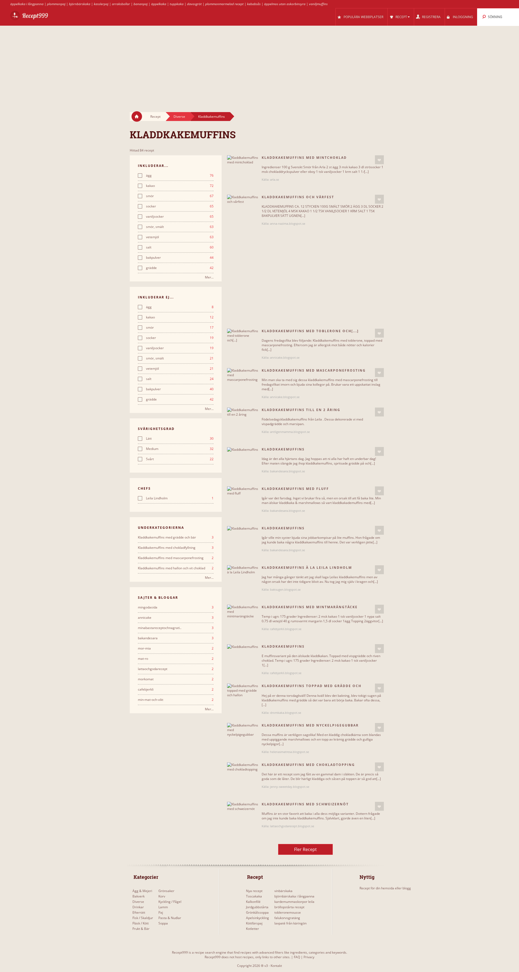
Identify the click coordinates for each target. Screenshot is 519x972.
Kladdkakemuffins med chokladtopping (308, 764)
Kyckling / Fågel (169, 901)
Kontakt (276, 965)
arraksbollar (121, 4)
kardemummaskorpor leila (294, 901)
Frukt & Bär (140, 928)
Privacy (309, 957)
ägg (180, 175)
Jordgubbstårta (257, 907)
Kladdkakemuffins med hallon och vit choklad (176, 568)
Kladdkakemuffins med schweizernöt (305, 804)
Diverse (179, 116)
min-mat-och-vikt (176, 700)
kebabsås (254, 4)
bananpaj (141, 4)
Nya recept (254, 891)
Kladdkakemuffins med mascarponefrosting (176, 558)
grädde (180, 268)
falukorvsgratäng (287, 918)
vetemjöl (180, 237)
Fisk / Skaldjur (142, 918)
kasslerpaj (101, 4)
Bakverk (138, 896)
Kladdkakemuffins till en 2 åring (301, 410)
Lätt (180, 438)
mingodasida (176, 607)
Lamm (163, 907)
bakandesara (176, 638)
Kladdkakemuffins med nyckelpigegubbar (310, 725)
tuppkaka (177, 4)
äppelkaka (158, 4)
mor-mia (176, 648)
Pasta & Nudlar (169, 918)
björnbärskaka (79, 4)
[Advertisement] (259, 64)
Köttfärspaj (254, 923)
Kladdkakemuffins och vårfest (298, 197)
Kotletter (252, 928)
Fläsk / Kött (140, 923)
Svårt (180, 459)
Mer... (209, 277)
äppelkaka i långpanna (27, 4)
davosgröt (194, 4)
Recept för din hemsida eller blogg (385, 888)
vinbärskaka (283, 891)
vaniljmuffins (318, 4)
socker (180, 206)
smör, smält (180, 227)
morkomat (176, 679)
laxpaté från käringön (290, 923)
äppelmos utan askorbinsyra (284, 4)
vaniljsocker (180, 216)
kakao (180, 186)
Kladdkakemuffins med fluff (295, 488)
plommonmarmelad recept (224, 4)
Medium (180, 449)
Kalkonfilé (253, 901)
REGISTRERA (431, 17)
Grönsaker (166, 891)
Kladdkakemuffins (211, 116)
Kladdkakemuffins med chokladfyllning (176, 548)
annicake (176, 618)
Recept (155, 116)
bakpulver (180, 257)
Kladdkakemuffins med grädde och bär (176, 537)
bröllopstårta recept (289, 907)
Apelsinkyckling (257, 918)
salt (180, 247)
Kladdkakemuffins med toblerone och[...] (310, 331)
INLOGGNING (463, 17)
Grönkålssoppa (257, 912)
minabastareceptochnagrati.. (176, 628)
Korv (161, 896)
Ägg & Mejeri (142, 891)
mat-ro (176, 659)
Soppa (163, 923)
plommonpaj (56, 4)
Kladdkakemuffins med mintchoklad (304, 157)
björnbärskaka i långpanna (294, 896)
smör (180, 196)
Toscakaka (254, 896)
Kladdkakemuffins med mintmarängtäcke (310, 607)
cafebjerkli (176, 689)
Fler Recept (305, 849)
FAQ (297, 957)
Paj (160, 912)
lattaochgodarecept (176, 669)
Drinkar (138, 907)
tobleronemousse (287, 912)
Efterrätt (138, 912)
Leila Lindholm (180, 498)
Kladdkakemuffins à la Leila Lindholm (307, 567)
